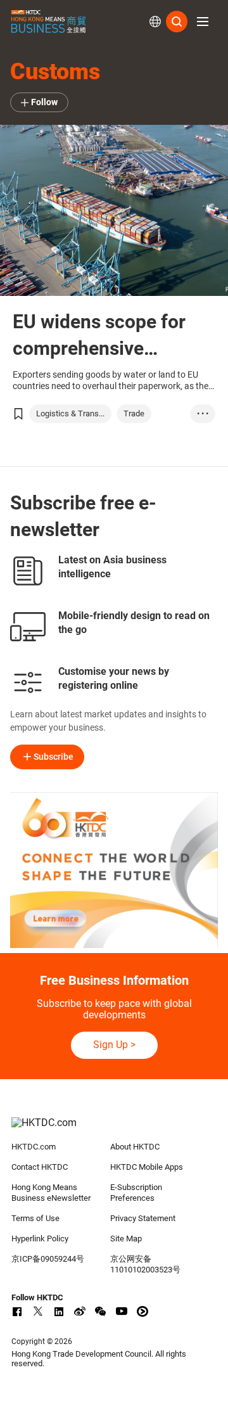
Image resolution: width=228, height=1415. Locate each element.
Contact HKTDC (39, 1167)
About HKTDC (135, 1146)
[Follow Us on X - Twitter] (38, 1311)
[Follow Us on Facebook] (17, 1311)
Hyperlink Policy (39, 1238)
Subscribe (53, 757)
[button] (202, 21)
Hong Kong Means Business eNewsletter (51, 1192)
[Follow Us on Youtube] (121, 1311)
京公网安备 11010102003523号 (145, 1264)
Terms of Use (35, 1218)
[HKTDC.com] (114, 1129)
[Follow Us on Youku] (142, 1311)
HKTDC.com (33, 1146)
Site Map (126, 1238)
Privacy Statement (142, 1218)
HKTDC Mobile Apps (146, 1167)
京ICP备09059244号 (47, 1259)
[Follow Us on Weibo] (80, 1311)
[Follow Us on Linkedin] (59, 1311)
